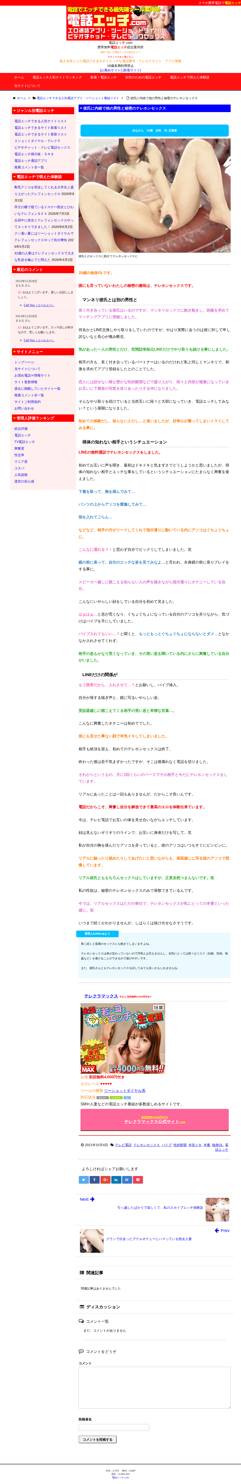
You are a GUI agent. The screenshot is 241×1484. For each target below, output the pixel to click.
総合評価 (21, 428)
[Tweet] (84, 1180)
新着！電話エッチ (103, 77)
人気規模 (21, 475)
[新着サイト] (132, 70)
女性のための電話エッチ (143, 77)
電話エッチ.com (120, 1477)
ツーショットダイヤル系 (124, 1091)
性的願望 (180, 1145)
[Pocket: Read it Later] (138, 1180)
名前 (155, 1420)
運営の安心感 (24, 481)
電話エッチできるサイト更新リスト (40, 134)
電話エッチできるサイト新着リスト (40, 128)
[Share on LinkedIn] (116, 1180)
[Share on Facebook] (95, 1180)
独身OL (217, 1145)
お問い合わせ (24, 408)
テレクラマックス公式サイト (154, 1120)
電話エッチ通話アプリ (30, 160)
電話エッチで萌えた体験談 (189, 77)
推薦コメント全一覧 (29, 167)
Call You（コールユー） (39, 305)
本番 (207, 1145)
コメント (85, 1363)
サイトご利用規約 (27, 402)
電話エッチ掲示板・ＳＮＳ (34, 154)
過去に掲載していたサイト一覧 (37, 388)
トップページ (24, 362)
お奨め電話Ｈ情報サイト (32, 375)
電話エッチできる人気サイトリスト (40, 121)
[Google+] (105, 1180)
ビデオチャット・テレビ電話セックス (42, 147)
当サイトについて (27, 86)
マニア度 (21, 461)
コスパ (19, 468)
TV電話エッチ (24, 442)
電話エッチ (22, 435)
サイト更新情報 (25, 382)
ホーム (19, 77)
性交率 (19, 455)
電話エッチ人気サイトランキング (57, 77)
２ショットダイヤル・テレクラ (37, 141)
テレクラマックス (101, 996)
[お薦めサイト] (111, 70)
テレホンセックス (146, 1145)
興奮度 (19, 448)
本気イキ (195, 1145)
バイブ (167, 1145)
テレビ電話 (123, 1145)
